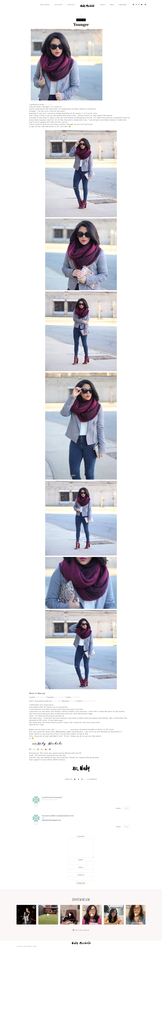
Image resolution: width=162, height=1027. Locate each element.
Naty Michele (87, 6)
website (81, 875)
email (81, 867)
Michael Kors (89, 701)
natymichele (26, 907)
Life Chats (58, 4)
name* (81, 859)
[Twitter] (75, 779)
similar (56, 701)
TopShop (76, 697)
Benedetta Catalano (36, 805)
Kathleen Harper (36, 823)
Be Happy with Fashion (50, 799)
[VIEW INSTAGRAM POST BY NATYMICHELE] (34, 922)
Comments (92, 779)
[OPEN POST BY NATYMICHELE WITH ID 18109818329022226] (92, 914)
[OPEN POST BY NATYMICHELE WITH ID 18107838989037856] (114, 914)
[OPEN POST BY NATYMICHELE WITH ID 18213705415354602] (26, 914)
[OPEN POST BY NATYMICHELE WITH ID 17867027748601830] (135, 914)
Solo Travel (45, 4)
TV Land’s (49, 104)
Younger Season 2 (62, 729)
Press (112, 4)
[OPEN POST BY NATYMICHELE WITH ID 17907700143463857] (70, 914)
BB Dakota (40, 697)
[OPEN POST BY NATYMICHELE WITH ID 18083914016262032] (48, 914)
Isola (72, 701)
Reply (126, 808)
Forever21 (59, 697)
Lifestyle (71, 4)
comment (81, 836)
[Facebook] (78, 779)
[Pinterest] (82, 779)
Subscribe (123, 4)
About (102, 4)
